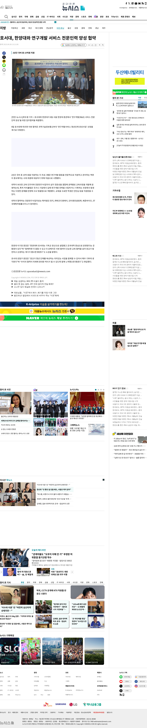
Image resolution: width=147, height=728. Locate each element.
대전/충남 (60, 28)
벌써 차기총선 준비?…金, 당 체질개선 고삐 (25, 574)
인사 (35, 695)
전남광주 (49, 28)
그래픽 (67, 681)
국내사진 (68, 677)
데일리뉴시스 (48, 690)
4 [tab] (103, 389)
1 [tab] (95, 389)
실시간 (14, 16)
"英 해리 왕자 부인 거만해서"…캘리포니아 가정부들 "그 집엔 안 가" (60, 607)
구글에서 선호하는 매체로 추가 (75, 45)
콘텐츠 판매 (34, 712)
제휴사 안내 (24, 712)
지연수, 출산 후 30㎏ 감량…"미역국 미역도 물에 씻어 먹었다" (16, 617)
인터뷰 (36, 686)
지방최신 (14, 28)
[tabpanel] (87, 406)
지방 (71, 16)
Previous (1, 572)
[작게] (99, 45)
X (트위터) (127, 686)
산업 (43, 16)
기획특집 (46, 686)
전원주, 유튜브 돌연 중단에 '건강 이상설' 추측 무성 (54, 499)
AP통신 (99, 677)
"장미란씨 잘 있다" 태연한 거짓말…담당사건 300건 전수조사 (52, 561)
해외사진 (78, 677)
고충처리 (52, 712)
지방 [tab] (139, 97)
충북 (83, 28)
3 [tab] (101, 389)
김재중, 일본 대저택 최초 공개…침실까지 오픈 (53, 503)
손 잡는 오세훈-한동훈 (8, 429)
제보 (134, 16)
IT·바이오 (51, 16)
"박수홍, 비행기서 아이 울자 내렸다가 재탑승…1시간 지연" (54, 494)
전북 (90, 28)
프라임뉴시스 (133, 8)
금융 (37, 16)
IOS (98, 695)
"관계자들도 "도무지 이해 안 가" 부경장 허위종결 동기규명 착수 (52, 555)
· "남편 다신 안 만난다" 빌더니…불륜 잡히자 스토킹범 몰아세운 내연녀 (130, 458)
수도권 (65, 16)
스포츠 (83, 16)
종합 (22, 582)
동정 (49, 695)
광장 (101, 16)
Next (72, 572)
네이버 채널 (127, 677)
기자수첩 (116, 190)
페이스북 (142, 681)
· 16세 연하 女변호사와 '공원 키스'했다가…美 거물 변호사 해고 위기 (130, 446)
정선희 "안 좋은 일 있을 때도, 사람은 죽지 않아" (54, 489)
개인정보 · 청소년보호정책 (82, 712)
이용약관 (69, 712)
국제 (26, 16)
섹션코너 (36, 690)
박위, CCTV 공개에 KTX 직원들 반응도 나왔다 (51, 592)
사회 (58, 16)
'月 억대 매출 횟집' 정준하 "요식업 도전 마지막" (79, 621)
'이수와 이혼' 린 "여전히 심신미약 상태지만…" (53, 484)
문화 (77, 16)
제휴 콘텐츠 (125, 16)
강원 (76, 28)
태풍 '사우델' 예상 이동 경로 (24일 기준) (78, 429)
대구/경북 (39, 28)
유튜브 (127, 681)
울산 (69, 28)
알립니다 (109, 712)
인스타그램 (142, 686)
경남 (97, 28)
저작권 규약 (43, 712)
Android (99, 690)
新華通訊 (100, 681)
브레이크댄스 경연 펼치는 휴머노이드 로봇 (15, 433)
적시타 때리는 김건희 (8, 425)
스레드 (127, 691)
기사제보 (61, 712)
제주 (104, 28)
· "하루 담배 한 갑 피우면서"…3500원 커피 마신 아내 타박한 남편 (130, 454)
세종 (23, 28)
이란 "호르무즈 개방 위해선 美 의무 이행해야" (59, 574)
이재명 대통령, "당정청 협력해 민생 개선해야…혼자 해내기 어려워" (87, 417)
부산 (30, 28)
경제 (31, 16)
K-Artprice (123, 8)
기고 (45, 681)
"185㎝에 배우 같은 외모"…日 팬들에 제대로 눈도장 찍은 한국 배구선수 (79, 607)
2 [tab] (98, 389)
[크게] (102, 45)
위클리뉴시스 (143, 8)
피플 (114, 322)
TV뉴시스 (115, 16)
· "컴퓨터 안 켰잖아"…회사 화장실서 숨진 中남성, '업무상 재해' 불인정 (130, 450)
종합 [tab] (145, 97)
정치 (20, 16)
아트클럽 (36, 681)
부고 (42, 695)
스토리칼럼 (47, 677)
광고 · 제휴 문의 (13, 712)
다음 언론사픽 (142, 677)
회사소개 (3, 712)
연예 (90, 16)
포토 (107, 16)
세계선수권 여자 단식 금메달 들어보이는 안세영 (16, 420)
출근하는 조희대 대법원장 (9, 416)
